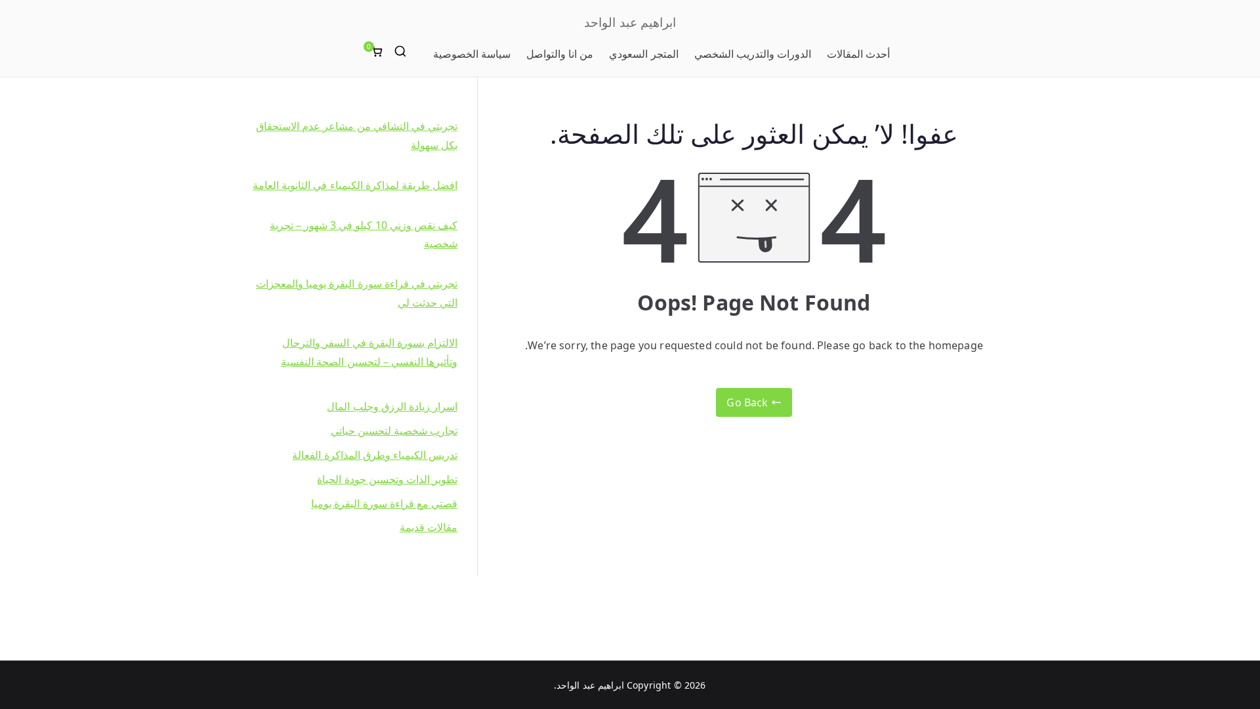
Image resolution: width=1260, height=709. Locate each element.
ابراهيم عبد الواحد (629, 22)
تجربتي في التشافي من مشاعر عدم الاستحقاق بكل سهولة (356, 135)
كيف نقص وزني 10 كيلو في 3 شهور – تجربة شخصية (363, 234)
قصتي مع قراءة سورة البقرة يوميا (384, 503)
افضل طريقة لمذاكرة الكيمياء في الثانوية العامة (355, 185)
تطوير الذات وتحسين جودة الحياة (387, 479)
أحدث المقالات (858, 54)
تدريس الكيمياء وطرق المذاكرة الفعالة (374, 455)
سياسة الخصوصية (472, 54)
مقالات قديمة (428, 527)
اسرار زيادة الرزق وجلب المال (392, 406)
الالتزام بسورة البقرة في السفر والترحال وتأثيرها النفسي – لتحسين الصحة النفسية (369, 352)
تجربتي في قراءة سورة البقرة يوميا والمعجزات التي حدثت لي (356, 293)
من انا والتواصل (559, 54)
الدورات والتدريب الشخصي (752, 54)
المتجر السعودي (643, 54)
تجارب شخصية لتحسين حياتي (394, 430)
